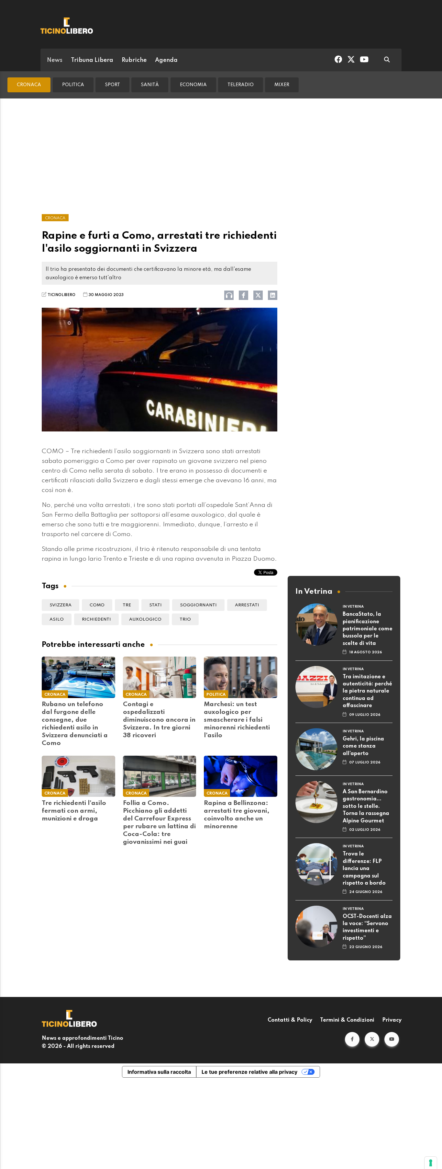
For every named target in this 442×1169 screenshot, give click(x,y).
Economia (193, 85)
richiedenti (96, 619)
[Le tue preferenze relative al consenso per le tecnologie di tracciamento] (431, 1163)
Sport (112, 85)
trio (185, 619)
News (54, 60)
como (97, 605)
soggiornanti (198, 605)
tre (127, 605)
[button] (352, 1039)
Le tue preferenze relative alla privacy (249, 1072)
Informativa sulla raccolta (159, 1072)
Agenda (166, 60)
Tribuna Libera (92, 60)
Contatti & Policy (290, 1020)
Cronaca (29, 85)
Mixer (281, 85)
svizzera (61, 605)
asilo (57, 619)
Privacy (392, 1020)
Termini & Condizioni (347, 1020)
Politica (73, 85)
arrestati (247, 605)
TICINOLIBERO (61, 295)
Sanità (150, 85)
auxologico (145, 619)
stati (155, 605)
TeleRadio (240, 85)
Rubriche (134, 60)
